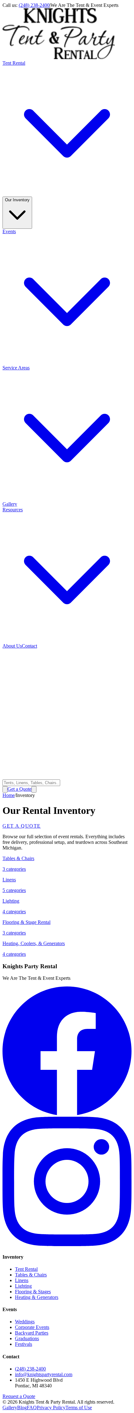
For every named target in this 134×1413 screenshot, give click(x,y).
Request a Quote (18, 1396)
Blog (22, 1407)
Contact (29, 646)
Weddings (25, 1321)
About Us (12, 646)
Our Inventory (17, 200)
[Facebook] (67, 1113)
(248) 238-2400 (34, 5)
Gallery (9, 504)
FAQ (32, 1407)
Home (8, 795)
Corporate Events (32, 1327)
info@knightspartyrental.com (43, 1374)
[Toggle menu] (33, 789)
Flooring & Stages (33, 1291)
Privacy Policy (51, 1407)
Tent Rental (26, 1269)
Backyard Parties (31, 1332)
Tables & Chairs (31, 1274)
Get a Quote (19, 789)
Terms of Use (78, 1407)
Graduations (27, 1338)
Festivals (23, 1344)
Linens (21, 1280)
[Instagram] (67, 1244)
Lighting (23, 1286)
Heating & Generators (36, 1297)
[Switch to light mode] (4, 789)
